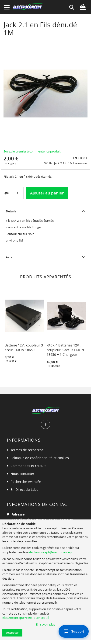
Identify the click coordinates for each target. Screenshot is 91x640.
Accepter (12, 632)
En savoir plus (45, 624)
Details (11, 211)
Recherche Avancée (25, 481)
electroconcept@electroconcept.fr (52, 552)
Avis (9, 257)
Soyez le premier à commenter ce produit (32, 151)
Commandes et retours (28, 466)
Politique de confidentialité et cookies (39, 458)
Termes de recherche (27, 450)
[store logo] (27, 7)
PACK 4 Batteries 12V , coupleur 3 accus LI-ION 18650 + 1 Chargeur (65, 350)
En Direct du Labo (24, 489)
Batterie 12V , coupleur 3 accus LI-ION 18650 (24, 347)
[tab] (46, 211)
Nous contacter (22, 473)
